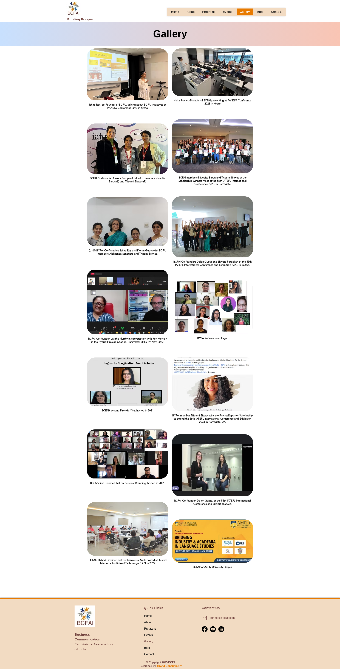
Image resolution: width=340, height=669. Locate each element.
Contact (149, 654)
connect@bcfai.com (222, 617)
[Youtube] (213, 629)
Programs (150, 628)
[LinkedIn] (221, 629)
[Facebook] (205, 629)
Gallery (148, 641)
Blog (147, 647)
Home (148, 615)
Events (148, 635)
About (148, 622)
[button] (209, 12)
